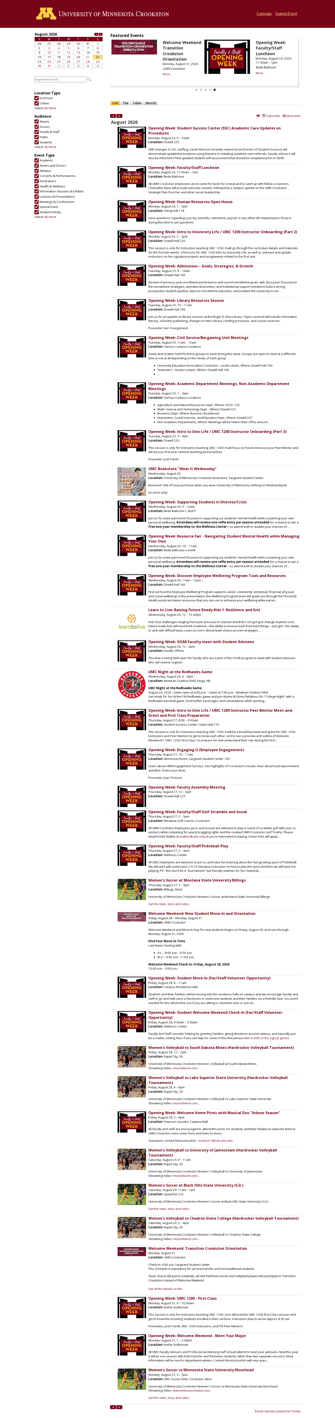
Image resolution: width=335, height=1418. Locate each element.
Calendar (264, 14)
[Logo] (104, 14)
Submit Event (286, 14)
